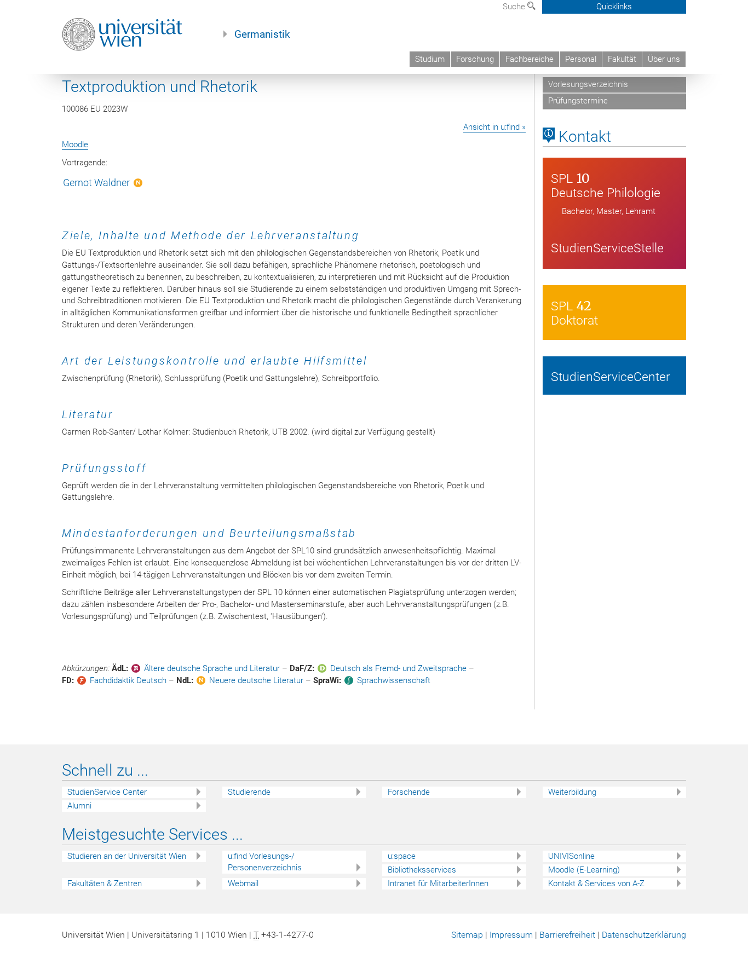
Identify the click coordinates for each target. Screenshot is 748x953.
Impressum (511, 934)
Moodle (75, 144)
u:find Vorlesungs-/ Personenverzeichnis (265, 862)
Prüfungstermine (578, 101)
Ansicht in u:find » (494, 127)
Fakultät (622, 59)
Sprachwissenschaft (393, 680)
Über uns (664, 59)
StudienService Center (107, 792)
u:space (402, 856)
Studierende (249, 792)
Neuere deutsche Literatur (256, 680)
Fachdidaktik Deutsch (128, 680)
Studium (430, 59)
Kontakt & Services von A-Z (596, 883)
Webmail (243, 883)
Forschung (475, 59)
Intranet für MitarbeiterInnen (438, 883)
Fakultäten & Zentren (104, 883)
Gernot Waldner (96, 182)
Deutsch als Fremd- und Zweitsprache (398, 668)
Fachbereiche (529, 59)
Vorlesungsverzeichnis (588, 84)
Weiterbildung (572, 792)
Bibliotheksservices (422, 870)
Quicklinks (614, 6)
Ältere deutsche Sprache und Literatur (212, 668)
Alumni (79, 806)
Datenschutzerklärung (644, 934)
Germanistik (262, 34)
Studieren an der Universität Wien (126, 856)
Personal (580, 59)
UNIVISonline (571, 856)
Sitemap (467, 934)
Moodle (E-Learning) (584, 870)
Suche (515, 6)
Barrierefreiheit (567, 934)
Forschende (409, 792)
